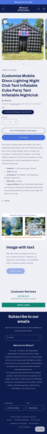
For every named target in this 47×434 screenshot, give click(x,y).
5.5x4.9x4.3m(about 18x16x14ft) (17, 112)
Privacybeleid (35, 420)
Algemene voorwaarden (18, 423)
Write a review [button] (23, 305)
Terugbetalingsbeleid (21, 420)
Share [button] (7, 201)
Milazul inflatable (22, 417)
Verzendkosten (15, 104)
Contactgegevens (24, 427)
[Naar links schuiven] (18, 64)
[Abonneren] (39, 337)
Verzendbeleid (34, 423)
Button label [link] (15, 271)
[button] (3, 9)
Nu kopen (23, 137)
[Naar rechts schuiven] (28, 64)
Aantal (4, 117)
